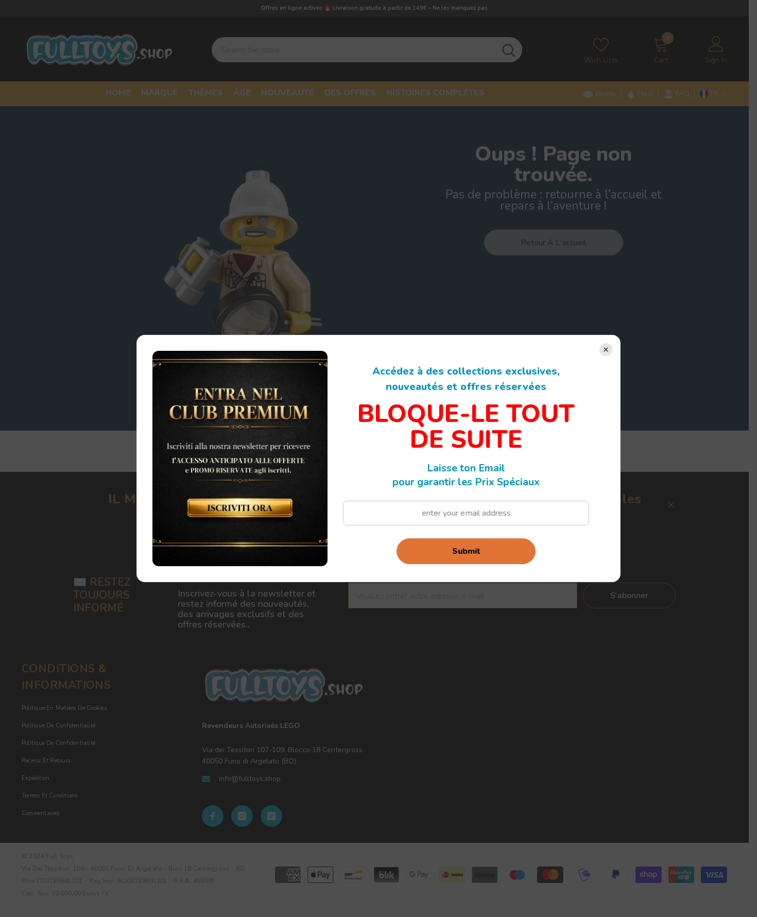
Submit (466, 551)
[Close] (605, 349)
